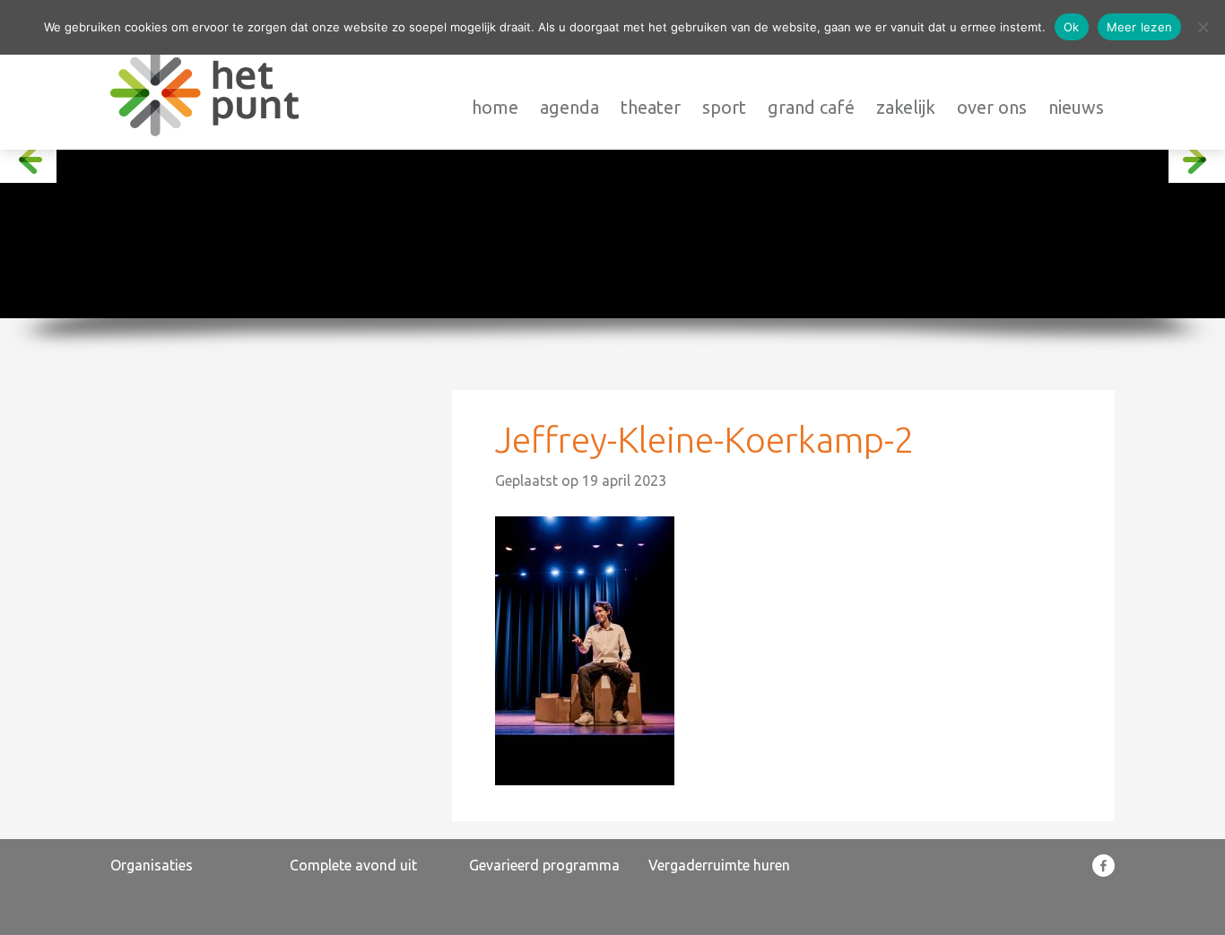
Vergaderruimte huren (719, 865)
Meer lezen (1140, 27)
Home (495, 107)
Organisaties (151, 865)
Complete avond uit (353, 865)
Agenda (569, 107)
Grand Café (811, 107)
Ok (1072, 27)
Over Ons (992, 107)
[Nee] (1203, 27)
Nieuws (1076, 107)
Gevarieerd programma (544, 865)
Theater (651, 107)
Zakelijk (905, 107)
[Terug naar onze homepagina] (204, 93)
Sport (724, 107)
